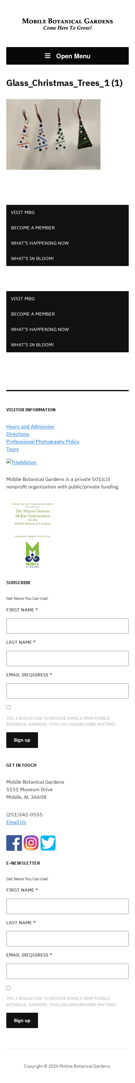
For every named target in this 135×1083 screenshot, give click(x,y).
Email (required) (29, 675)
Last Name (21, 642)
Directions (18, 434)
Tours (12, 449)
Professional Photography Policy (42, 441)
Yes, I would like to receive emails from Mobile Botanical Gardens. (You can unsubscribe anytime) (61, 721)
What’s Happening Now (40, 243)
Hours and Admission (30, 426)
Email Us (16, 822)
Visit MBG (23, 212)
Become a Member (33, 228)
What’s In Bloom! (32, 258)
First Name (22, 610)
